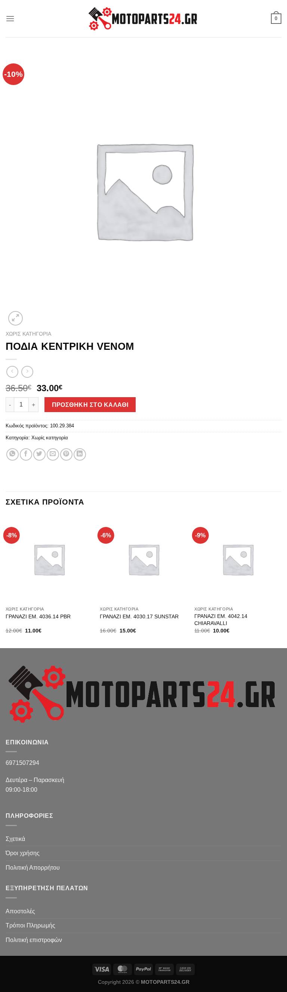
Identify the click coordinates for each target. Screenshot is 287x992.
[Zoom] (15, 318)
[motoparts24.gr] (143, 19)
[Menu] (10, 18)
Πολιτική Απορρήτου (33, 867)
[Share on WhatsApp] (12, 454)
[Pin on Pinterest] (66, 454)
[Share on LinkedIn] (80, 454)
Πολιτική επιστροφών (34, 940)
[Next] (281, 581)
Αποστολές (20, 911)
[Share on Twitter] (39, 454)
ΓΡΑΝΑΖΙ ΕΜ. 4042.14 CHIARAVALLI (220, 619)
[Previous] (6, 581)
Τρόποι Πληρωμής (30, 925)
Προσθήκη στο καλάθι (90, 405)
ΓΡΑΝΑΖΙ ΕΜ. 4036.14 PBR (38, 616)
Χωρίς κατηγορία (28, 334)
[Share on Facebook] (26, 454)
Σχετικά (15, 839)
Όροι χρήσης (23, 853)
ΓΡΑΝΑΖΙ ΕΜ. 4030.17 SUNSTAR (139, 616)
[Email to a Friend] (53, 454)
